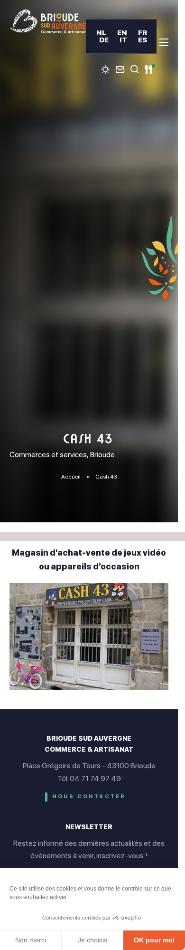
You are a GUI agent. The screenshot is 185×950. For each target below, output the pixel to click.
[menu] (163, 42)
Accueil (71, 476)
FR (142, 32)
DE (104, 39)
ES (142, 39)
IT (123, 39)
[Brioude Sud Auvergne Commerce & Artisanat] (47, 21)
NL (101, 32)
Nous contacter (89, 796)
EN (122, 32)
